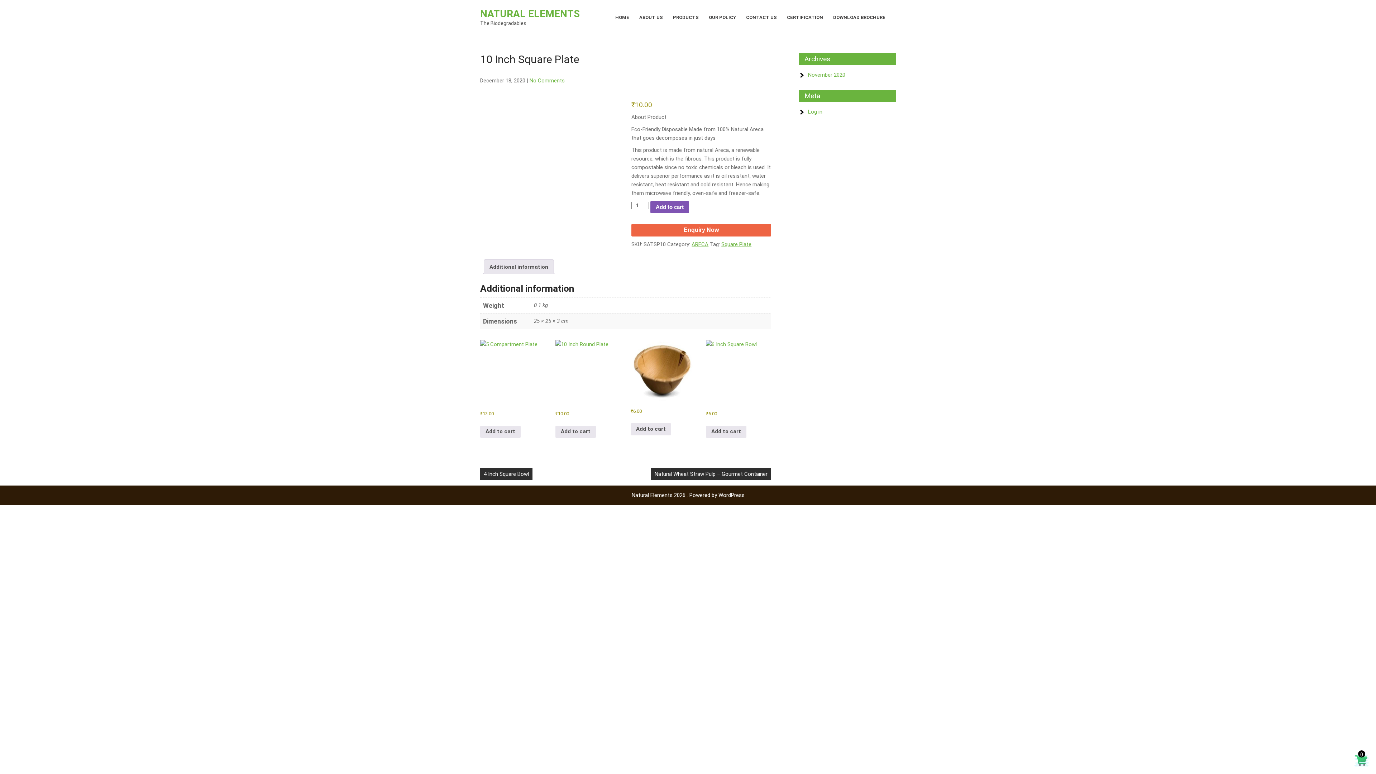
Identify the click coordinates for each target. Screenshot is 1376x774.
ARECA (700, 244)
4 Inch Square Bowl (506, 474)
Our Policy (722, 17)
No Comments (547, 80)
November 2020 (826, 75)
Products (686, 17)
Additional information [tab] (518, 267)
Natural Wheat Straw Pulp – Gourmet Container (711, 474)
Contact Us (761, 17)
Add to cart (670, 207)
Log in (815, 112)
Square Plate (736, 244)
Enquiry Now (701, 230)
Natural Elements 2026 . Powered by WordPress (688, 495)
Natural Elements (530, 14)
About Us (651, 17)
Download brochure (859, 17)
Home (622, 17)
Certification (805, 17)
